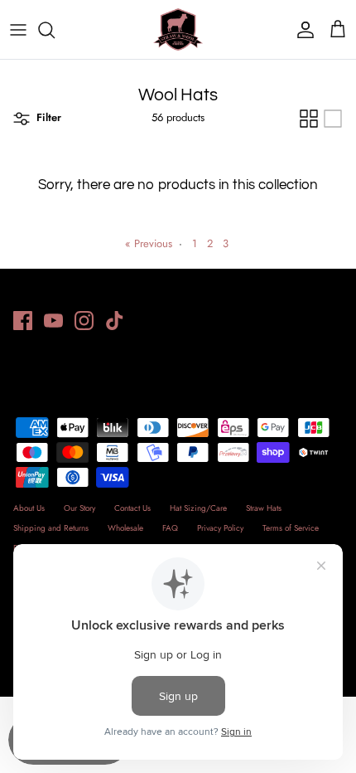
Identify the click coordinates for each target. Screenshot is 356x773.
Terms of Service (290, 528)
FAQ (170, 528)
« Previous (148, 243)
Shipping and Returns (51, 528)
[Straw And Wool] (178, 29)
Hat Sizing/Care (198, 508)
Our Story (79, 508)
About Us (29, 508)
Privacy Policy (220, 528)
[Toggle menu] (18, 30)
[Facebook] (22, 320)
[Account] (301, 30)
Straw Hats (263, 508)
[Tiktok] (114, 320)
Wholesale (125, 528)
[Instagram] (84, 320)
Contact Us (132, 508)
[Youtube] (53, 320)
